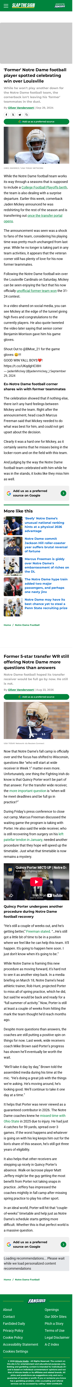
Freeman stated (38, 931)
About (7, 1310)
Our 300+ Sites (55, 1317)
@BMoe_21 (31, 349)
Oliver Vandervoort (21, 107)
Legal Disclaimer (57, 1337)
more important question (27, 791)
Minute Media (22, 1361)
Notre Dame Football (27, 625)
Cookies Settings (15, 1351)
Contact (9, 1317)
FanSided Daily (14, 1324)
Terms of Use (55, 1330)
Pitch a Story (54, 1324)
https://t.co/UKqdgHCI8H (22, 366)
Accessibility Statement (20, 1344)
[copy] (26, 114)
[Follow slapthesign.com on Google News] (63, 493)
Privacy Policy (13, 1330)
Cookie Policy (13, 1337)
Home (7, 625)
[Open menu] (6, 5)
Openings (52, 1310)
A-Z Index (52, 1344)
